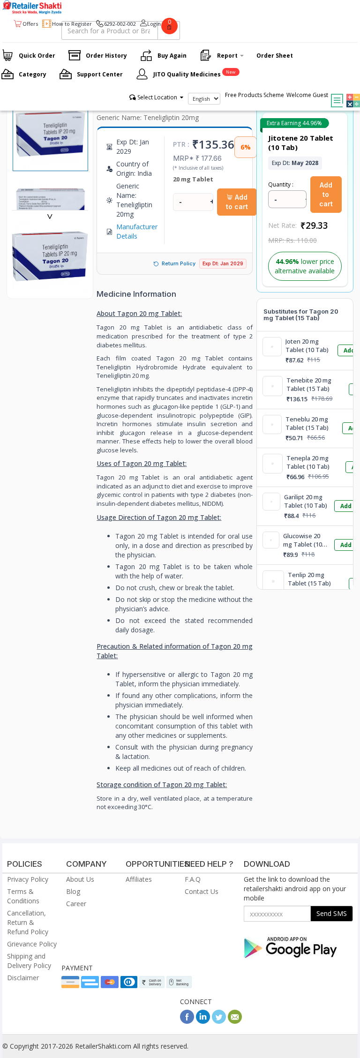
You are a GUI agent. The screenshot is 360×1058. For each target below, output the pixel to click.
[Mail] (235, 1021)
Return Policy (178, 263)
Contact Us (201, 891)
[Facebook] (187, 1021)
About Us (80, 879)
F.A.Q (193, 879)
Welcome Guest (307, 94)
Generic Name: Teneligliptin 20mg (148, 117)
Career (76, 903)
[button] (351, 93)
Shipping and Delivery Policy (29, 961)
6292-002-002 (120, 23)
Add (346, 506)
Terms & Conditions (23, 896)
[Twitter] (219, 1021)
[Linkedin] (203, 1021)
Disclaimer (23, 977)
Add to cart (237, 201)
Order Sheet (274, 56)
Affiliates (139, 879)
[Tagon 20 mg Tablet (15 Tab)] (50, 289)
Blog (73, 891)
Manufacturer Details (137, 231)
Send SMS (331, 913)
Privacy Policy (27, 879)
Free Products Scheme (254, 94)
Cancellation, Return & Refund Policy (27, 922)
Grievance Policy (32, 943)
